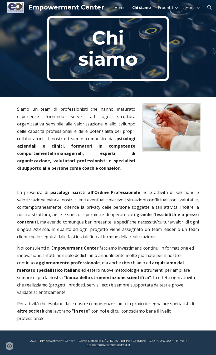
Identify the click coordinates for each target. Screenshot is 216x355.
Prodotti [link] (165, 7)
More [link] (190, 7)
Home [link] (120, 7)
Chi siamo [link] (141, 7)
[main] (108, 48)
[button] (209, 7)
